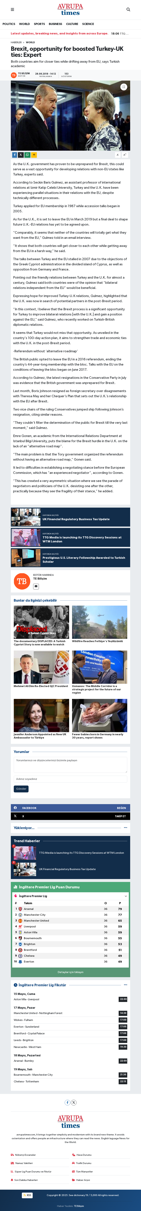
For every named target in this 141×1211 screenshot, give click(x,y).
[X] (74, 1102)
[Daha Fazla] (34, 155)
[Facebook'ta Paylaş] (14, 155)
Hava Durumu (84, 1155)
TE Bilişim (40, 578)
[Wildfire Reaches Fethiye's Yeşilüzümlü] (99, 622)
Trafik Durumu (83, 1163)
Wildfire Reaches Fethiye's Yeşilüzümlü (97, 641)
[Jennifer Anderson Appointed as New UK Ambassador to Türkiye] (41, 715)
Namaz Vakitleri (24, 1163)
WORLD (24, 24)
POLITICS (9, 24)
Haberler (16, 42)
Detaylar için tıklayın (70, 972)
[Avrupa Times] (70, 10)
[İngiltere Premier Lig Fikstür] (125, 985)
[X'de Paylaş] (21, 155)
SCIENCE (88, 24)
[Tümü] (125, 828)
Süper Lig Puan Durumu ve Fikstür (33, 1171)
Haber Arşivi (83, 1180)
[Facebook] (67, 1102)
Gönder (21, 788)
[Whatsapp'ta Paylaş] (27, 155)
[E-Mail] (36, 586)
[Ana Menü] (12, 9)
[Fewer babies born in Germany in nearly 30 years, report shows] (99, 715)
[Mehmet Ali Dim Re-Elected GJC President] (41, 667)
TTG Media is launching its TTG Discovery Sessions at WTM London (120, 33)
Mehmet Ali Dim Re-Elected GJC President (41, 686)
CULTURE (72, 24)
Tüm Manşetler (84, 1171)
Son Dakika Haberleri (26, 1180)
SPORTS (39, 24)
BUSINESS (55, 24)
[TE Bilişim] (22, 581)
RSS (28, 1195)
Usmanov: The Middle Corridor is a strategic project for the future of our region (96, 689)
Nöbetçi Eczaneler (25, 1155)
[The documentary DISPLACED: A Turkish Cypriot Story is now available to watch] (41, 622)
